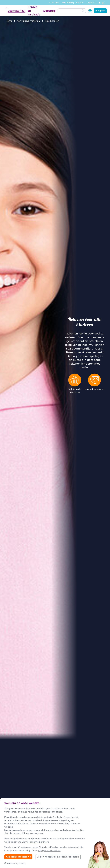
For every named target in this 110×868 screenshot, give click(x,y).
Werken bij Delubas (72, 2)
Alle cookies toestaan (18, 857)
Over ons (54, 2)
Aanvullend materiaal (28, 21)
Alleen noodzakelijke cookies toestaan (58, 857)
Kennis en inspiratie (34, 10)
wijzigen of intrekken (49, 850)
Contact (91, 2)
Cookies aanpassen (14, 863)
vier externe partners (37, 842)
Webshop (49, 10)
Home (9, 21)
